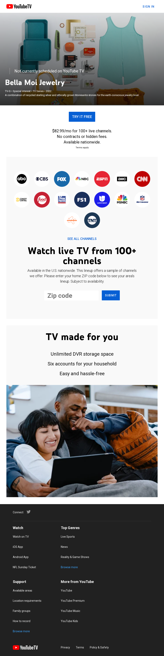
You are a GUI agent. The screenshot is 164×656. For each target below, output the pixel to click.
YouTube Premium (73, 600)
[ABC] (22, 179)
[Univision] (102, 200)
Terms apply (82, 147)
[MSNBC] (122, 200)
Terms (80, 647)
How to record (21, 621)
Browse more (69, 567)
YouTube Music (70, 610)
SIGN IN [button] (148, 6)
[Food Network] (42, 200)
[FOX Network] (62, 179)
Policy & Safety (99, 647)
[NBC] (82, 179)
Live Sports (68, 536)
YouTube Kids (69, 621)
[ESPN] (102, 179)
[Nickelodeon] (72, 220)
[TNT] (92, 220)
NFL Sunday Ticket (24, 567)
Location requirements (27, 600)
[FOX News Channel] (62, 200)
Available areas (22, 590)
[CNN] (142, 179)
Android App (21, 557)
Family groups (21, 610)
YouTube (66, 590)
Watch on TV (21, 536)
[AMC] (122, 179)
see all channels (82, 239)
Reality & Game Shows (75, 557)
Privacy (65, 647)
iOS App (18, 546)
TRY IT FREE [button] (82, 117)
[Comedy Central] (22, 200)
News (64, 546)
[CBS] (42, 179)
